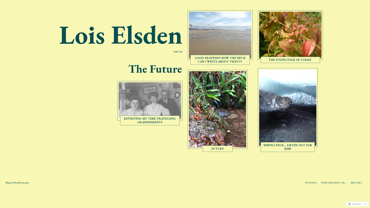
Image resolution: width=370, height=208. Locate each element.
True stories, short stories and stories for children (284, 58)
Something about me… (333, 182)
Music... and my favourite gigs (277, 149)
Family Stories (140, 123)
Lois (149, 123)
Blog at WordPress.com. (17, 182)
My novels (311, 182)
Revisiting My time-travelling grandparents (150, 120)
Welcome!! (356, 182)
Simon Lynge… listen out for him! (287, 147)
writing (211, 62)
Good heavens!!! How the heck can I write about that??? (220, 59)
